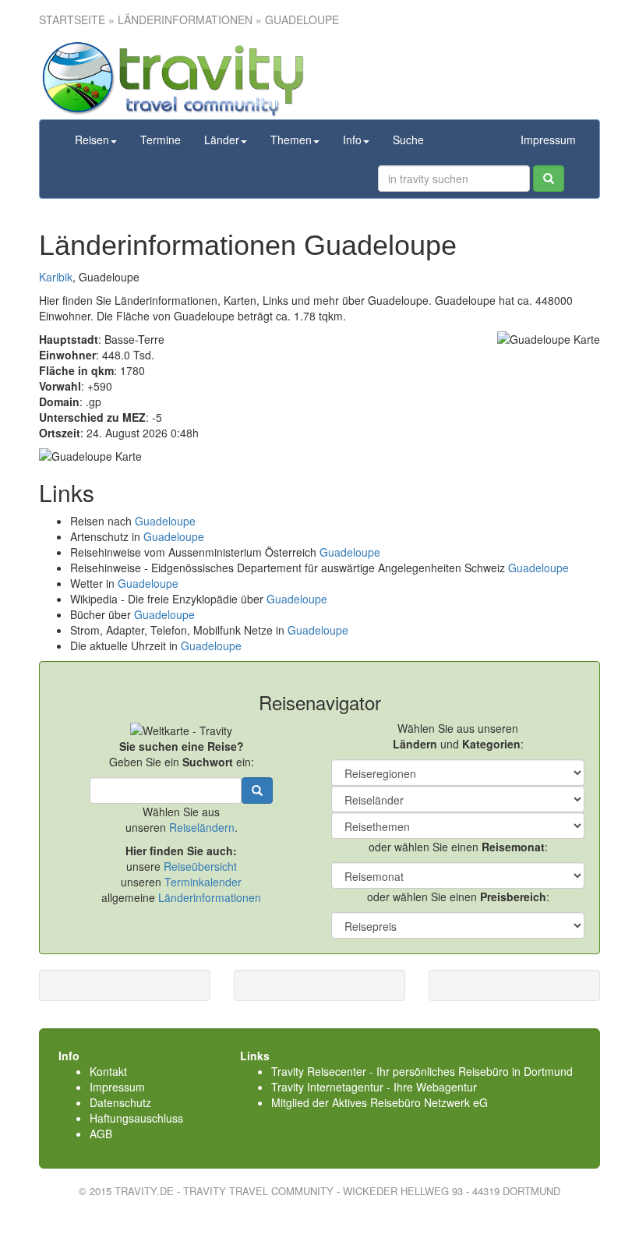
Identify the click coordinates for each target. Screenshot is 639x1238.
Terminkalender (203, 882)
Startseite (72, 19)
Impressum (548, 139)
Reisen (92, 139)
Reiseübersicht (200, 866)
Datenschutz (120, 1102)
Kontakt (108, 1071)
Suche (408, 139)
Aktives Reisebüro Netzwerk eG (410, 1102)
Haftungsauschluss (136, 1118)
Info (352, 139)
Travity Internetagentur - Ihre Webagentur (374, 1087)
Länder (221, 139)
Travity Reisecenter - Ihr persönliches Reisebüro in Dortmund (422, 1071)
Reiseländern (202, 827)
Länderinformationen (209, 897)
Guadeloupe (165, 521)
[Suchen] (548, 178)
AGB (101, 1133)
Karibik (55, 277)
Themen (291, 139)
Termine (160, 139)
